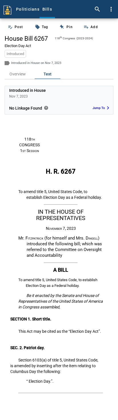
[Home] (7, 9)
